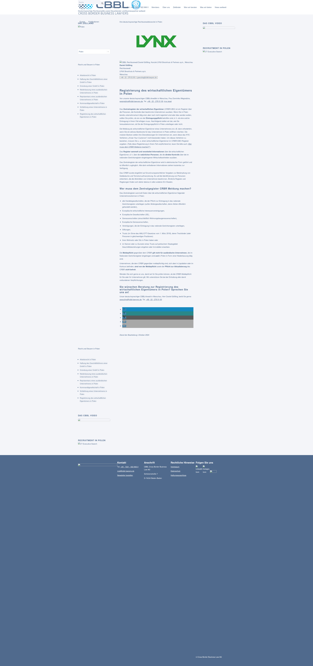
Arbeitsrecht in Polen (88, 75)
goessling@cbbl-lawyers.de (147, 77)
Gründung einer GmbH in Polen (92, 86)
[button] (124, 309)
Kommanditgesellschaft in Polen (92, 103)
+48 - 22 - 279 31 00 (128, 77)
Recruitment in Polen (216, 48)
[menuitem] (115, 7)
